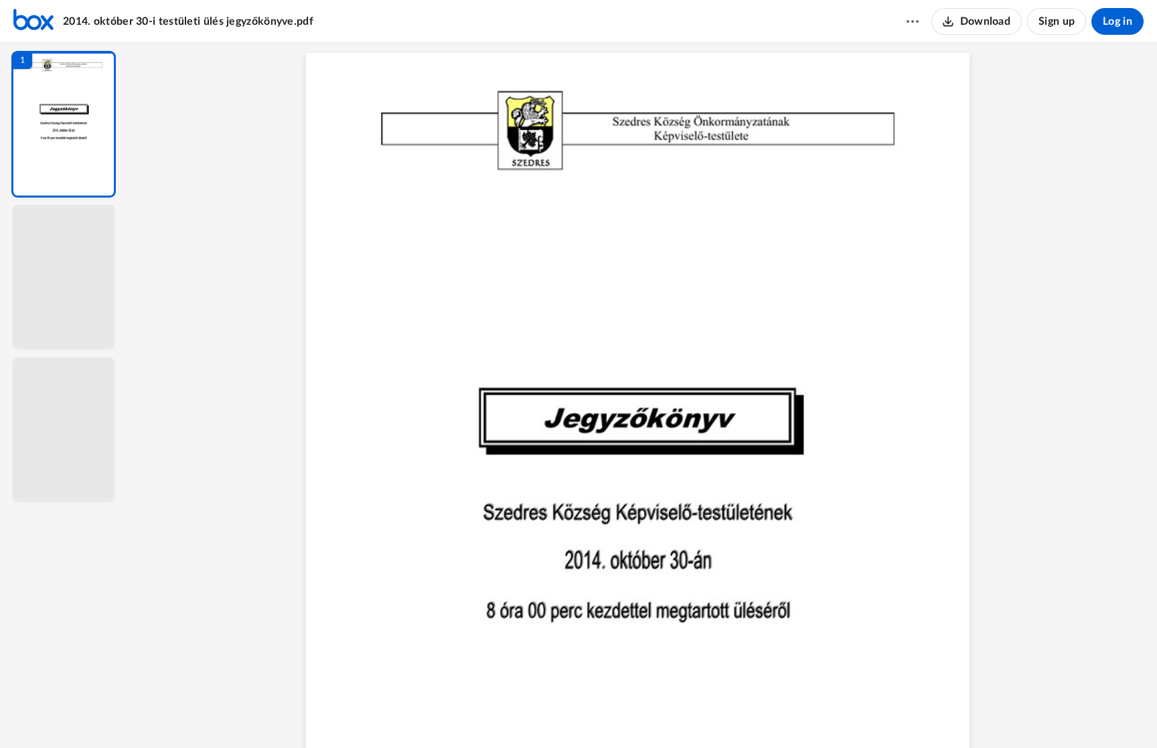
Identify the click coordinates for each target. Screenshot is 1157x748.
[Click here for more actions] (912, 21)
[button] (63, 124)
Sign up (1056, 21)
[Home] (33, 21)
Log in (1117, 21)
